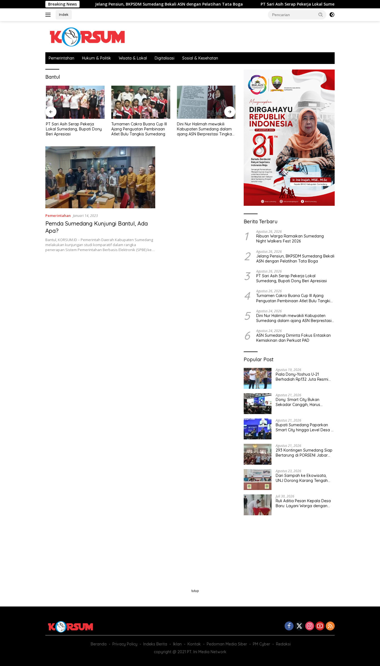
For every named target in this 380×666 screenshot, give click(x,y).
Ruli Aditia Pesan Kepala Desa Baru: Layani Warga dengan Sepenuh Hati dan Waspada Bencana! (303, 503)
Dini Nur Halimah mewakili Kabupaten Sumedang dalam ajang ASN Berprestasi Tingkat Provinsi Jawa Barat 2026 (204, 129)
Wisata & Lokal (133, 58)
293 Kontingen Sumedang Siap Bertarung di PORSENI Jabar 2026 (304, 453)
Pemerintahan (61, 58)
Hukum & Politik (96, 58)
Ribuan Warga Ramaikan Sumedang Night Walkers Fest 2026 (290, 239)
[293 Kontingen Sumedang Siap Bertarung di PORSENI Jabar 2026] (258, 454)
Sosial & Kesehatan (200, 58)
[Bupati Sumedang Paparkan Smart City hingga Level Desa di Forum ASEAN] (258, 429)
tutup (195, 591)
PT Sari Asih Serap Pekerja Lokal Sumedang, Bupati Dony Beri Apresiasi (308, 4)
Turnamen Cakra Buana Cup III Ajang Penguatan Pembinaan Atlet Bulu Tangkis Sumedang (139, 129)
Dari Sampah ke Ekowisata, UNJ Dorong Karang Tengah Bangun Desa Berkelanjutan (302, 478)
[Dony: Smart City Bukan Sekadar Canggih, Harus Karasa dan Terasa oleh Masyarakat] (258, 403)
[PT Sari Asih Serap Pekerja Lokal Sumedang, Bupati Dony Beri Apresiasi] (74, 102)
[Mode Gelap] (332, 14)
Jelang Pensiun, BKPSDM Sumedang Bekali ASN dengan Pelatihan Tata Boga (147, 4)
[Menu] (49, 14)
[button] (320, 14)
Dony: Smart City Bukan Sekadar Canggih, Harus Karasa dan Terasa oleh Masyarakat (298, 402)
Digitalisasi (164, 58)
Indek (63, 14)
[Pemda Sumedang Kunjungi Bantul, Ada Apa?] (100, 177)
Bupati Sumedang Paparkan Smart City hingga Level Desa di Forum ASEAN (305, 427)
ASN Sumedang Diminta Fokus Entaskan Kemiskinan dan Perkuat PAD (293, 338)
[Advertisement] (140, 302)
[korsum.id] (87, 36)
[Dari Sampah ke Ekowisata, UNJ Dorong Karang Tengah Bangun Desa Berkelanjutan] (258, 479)
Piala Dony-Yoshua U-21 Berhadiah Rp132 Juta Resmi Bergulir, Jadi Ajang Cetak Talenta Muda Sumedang (302, 377)
